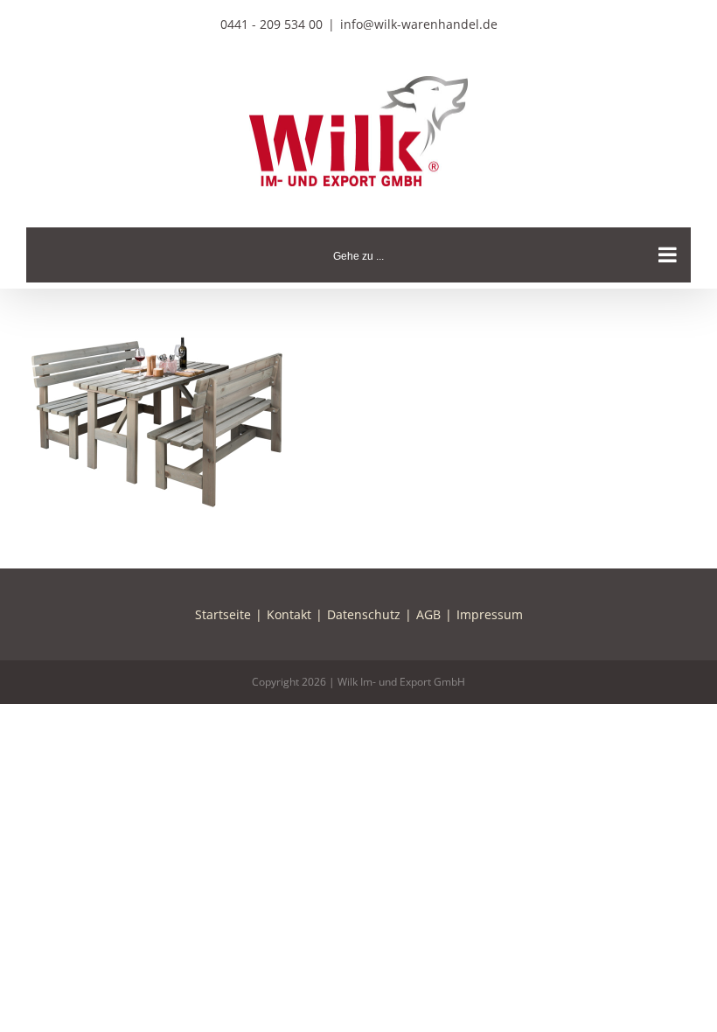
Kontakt (289, 614)
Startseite (223, 614)
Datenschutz (363, 614)
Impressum (489, 614)
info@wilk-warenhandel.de (419, 24)
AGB (428, 614)
